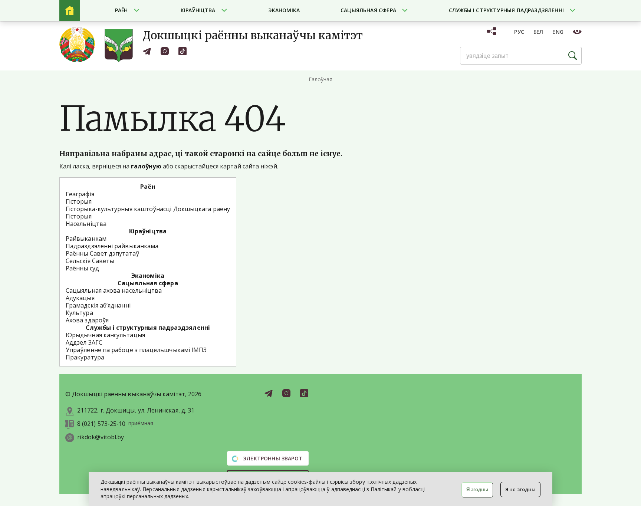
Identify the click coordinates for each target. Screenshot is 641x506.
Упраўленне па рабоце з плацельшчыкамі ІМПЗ (136, 350)
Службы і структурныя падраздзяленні (506, 10)
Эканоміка (284, 10)
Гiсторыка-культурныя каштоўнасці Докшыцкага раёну (148, 209)
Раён (121, 10)
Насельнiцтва (86, 224)
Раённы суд (82, 268)
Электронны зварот (271, 458)
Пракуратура (85, 357)
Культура (79, 313)
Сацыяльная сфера (368, 10)
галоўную (146, 166)
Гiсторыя (79, 216)
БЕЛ (538, 31)
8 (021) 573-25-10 (101, 424)
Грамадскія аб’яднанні (98, 305)
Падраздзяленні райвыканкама (112, 246)
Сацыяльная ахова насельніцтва (114, 290)
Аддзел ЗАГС (84, 342)
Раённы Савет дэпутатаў (102, 253)
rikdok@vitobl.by (100, 437)
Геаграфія (80, 194)
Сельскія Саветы (90, 261)
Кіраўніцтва (198, 10)
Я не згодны (520, 489)
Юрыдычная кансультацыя (105, 335)
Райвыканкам (86, 238)
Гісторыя (79, 201)
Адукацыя (80, 298)
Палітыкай (384, 489)
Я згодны (477, 489)
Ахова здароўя (87, 320)
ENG (557, 31)
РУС (519, 31)
